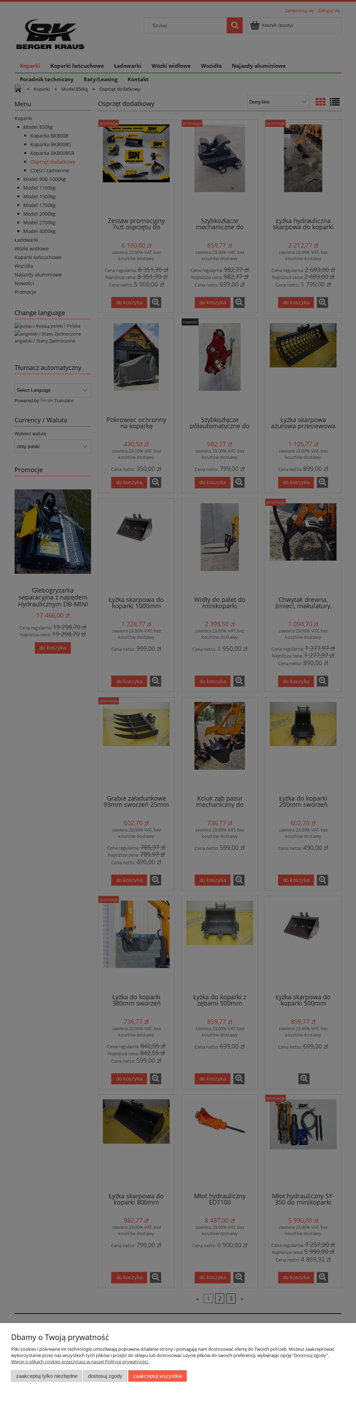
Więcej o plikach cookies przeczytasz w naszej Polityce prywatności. (80, 1361)
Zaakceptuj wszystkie (157, 1376)
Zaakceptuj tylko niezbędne (47, 1376)
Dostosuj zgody (105, 1376)
